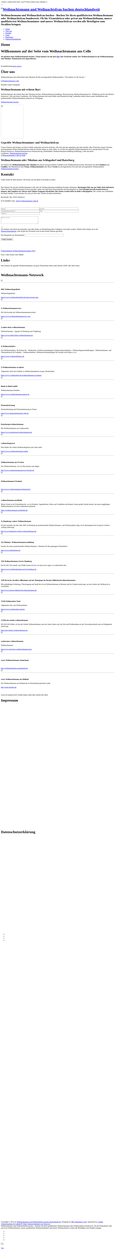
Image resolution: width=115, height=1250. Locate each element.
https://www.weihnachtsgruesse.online (14, 451)
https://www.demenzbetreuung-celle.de (15, 413)
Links (7, 35)
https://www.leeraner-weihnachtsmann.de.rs (16, 649)
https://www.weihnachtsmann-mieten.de (15, 394)
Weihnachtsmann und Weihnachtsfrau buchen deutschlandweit (39, 1222)
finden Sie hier (79, 1129)
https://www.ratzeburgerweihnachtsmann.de (16, 432)
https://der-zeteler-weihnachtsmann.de (14, 630)
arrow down (17, 66)
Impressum (9, 37)
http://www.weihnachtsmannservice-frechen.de (17, 470)
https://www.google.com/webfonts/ (47, 1096)
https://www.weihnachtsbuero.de (12, 356)
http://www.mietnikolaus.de (10, 550)
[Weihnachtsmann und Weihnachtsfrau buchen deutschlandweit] (50, 9)
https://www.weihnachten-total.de (13, 609)
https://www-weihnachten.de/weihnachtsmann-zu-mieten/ (21, 375)
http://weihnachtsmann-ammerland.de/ (14, 668)
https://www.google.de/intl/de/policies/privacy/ (17, 1162)
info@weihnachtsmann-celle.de (27, 201)
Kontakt (8, 33)
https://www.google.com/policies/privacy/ (68, 1109)
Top (2, 1248)
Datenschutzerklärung (13, 39)
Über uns (8, 31)
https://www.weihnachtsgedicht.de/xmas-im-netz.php (19, 297)
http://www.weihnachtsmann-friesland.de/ (15, 489)
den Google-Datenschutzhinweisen (27, 1123)
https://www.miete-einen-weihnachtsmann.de (17, 335)
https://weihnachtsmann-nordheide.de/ (14, 510)
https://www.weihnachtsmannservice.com (15, 316)
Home (7, 29)
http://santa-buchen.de (8, 687)
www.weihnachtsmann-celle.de (15, 870)
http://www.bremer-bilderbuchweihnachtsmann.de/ (19, 590)
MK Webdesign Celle (79, 1222)
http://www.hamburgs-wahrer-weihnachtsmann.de (18, 531)
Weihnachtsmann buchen (10, 102)
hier (58, 57)
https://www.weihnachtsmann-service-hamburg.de (18, 569)
